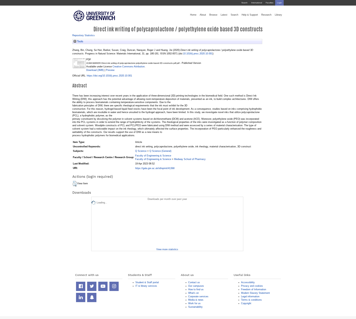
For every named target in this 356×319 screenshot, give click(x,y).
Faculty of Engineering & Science (153, 155)
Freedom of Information (253, 289)
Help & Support (250, 15)
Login (279, 3)
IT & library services (146, 285)
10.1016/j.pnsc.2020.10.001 (198, 53)
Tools (79, 41)
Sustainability (195, 306)
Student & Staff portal (147, 282)
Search (244, 3)
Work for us (194, 303)
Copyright (246, 303)
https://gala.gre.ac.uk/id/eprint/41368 (154, 168)
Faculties (269, 3)
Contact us (194, 282)
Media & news (195, 299)
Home (193, 15)
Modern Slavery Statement (255, 293)
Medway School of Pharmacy (190, 159)
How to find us (196, 289)
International (256, 3)
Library (278, 15)
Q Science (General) (160, 151)
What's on (193, 293)
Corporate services (198, 296)
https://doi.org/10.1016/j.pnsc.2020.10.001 (109, 75)
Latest (224, 15)
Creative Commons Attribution (129, 66)
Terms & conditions (251, 299)
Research (266, 15)
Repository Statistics (83, 35)
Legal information (250, 296)
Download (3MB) (95, 70)
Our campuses (196, 285)
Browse (213, 15)
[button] (74, 184)
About (203, 15)
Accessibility (248, 282)
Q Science (140, 151)
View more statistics (167, 249)
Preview (110, 70)
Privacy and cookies (252, 285)
